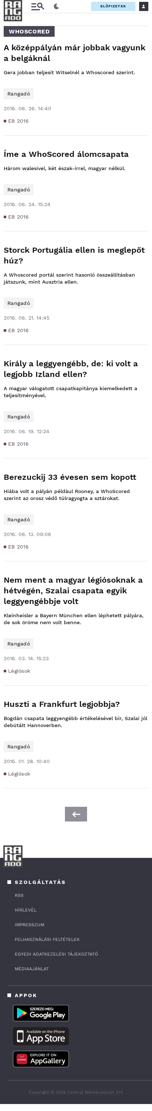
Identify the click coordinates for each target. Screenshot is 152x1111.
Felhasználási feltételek (47, 939)
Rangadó (18, 94)
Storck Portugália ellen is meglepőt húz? (74, 255)
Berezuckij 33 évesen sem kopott (70, 477)
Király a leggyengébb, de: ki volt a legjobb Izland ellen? (71, 369)
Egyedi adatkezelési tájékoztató (56, 954)
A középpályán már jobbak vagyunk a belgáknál (74, 53)
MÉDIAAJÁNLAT (32, 968)
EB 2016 (18, 121)
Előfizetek (113, 6)
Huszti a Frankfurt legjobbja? (62, 704)
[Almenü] (38, 6)
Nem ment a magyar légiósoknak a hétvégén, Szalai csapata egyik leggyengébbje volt (73, 590)
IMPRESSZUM (29, 924)
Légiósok (19, 671)
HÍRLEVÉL (26, 910)
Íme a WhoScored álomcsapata (66, 154)
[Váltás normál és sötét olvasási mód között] (56, 6)
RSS (19, 895)
